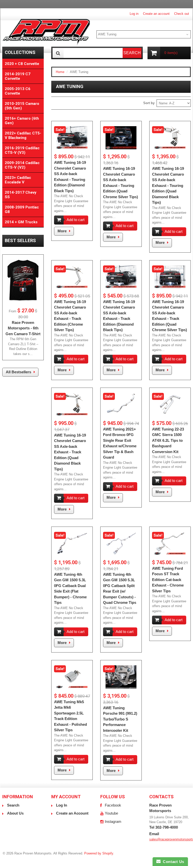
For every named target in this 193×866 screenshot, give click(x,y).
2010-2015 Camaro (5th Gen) (22, 105)
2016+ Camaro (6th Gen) (22, 120)
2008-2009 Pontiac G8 (22, 209)
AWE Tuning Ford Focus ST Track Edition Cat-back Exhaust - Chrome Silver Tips (168, 579)
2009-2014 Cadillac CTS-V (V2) (22, 165)
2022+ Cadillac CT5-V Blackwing (23, 135)
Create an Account (72, 813)
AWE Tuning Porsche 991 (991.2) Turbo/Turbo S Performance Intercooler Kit (120, 719)
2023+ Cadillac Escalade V (18, 179)
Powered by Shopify (98, 853)
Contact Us (172, 861)
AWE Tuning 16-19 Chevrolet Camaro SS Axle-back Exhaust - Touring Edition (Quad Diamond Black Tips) (168, 185)
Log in (134, 14)
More (62, 231)
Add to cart (75, 220)
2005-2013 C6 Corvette (17, 91)
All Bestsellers (18, 372)
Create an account (156, 14)
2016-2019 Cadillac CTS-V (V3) (22, 150)
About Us (15, 813)
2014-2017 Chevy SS (20, 194)
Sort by (149, 103)
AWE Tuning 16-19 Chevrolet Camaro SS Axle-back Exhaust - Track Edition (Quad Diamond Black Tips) (70, 452)
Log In (61, 805)
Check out (181, 14)
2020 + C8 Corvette (22, 63)
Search (13, 805)
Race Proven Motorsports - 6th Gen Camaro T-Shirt (23, 328)
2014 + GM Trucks (21, 222)
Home (60, 72)
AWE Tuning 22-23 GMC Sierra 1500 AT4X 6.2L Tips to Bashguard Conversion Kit (168, 440)
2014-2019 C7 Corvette (17, 76)
